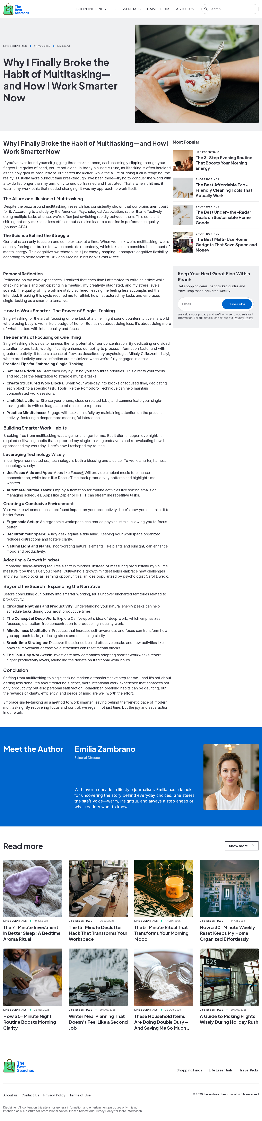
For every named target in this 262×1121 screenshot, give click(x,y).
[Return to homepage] (18, 1066)
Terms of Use (80, 1095)
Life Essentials (126, 9)
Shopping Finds (91, 9)
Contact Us (30, 1095)
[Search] (206, 9)
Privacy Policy (243, 318)
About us (185, 9)
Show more (238, 846)
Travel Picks (158, 9)
